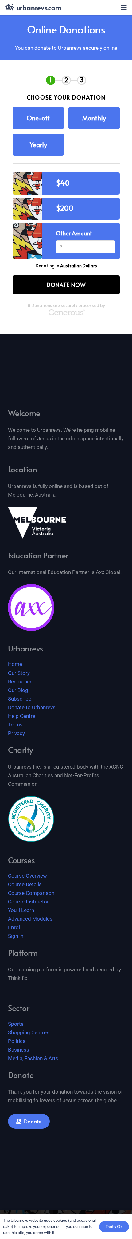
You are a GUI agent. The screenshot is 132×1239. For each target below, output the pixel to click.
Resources (20, 681)
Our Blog (18, 690)
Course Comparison (31, 893)
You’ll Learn (21, 910)
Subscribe (19, 699)
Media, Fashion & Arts (33, 1058)
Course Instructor (28, 902)
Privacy (16, 733)
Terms (15, 725)
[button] (123, 8)
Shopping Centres (28, 1032)
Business (18, 1050)
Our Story (19, 673)
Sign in (15, 936)
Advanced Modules (30, 919)
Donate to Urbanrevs (32, 707)
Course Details (25, 884)
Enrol (14, 927)
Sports (16, 1024)
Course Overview (27, 876)
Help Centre (21, 716)
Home (15, 664)
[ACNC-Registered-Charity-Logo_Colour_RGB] (31, 819)
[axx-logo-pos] (31, 607)
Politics (16, 1041)
